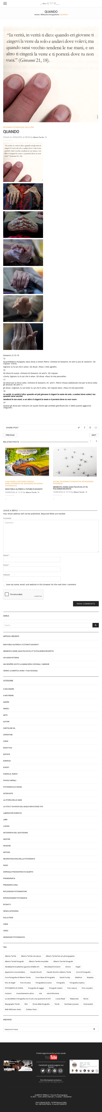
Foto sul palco (87, 988)
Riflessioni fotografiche (50, 14)
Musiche (7, 845)
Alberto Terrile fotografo (14, 961)
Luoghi (6, 826)
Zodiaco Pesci (31, 1009)
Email (6, 565)
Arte (5, 715)
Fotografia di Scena (12, 787)
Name (6, 555)
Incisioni (8, 993)
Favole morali (9, 780)
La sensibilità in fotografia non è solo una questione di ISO (28, 998)
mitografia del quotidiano (22, 483)
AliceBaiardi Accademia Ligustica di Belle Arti (22, 967)
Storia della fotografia (41, 1004)
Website (6, 575)
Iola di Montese (53, 993)
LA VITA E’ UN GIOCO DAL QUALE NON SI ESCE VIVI (23, 806)
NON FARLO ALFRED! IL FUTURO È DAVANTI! (23, 489)
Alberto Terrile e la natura (31, 956)
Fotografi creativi (55, 988)
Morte (85, 998)
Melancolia (74, 998)
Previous (10, 435)
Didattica (7, 747)
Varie (5, 924)
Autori (6, 721)
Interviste (8, 793)
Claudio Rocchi (36, 972)
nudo (5, 865)
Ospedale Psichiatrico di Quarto (18, 872)
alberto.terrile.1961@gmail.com (51, 1082)
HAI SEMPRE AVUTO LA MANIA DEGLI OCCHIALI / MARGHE (26, 664)
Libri (5, 819)
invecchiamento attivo (25, 993)
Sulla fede (29, 127)
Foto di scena (25, 982)
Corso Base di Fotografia (45, 977)
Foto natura (72, 988)
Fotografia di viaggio (36, 988)
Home (36, 14)
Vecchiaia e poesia (71, 1004)
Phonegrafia (9, 878)
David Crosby (65, 977)
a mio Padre (21, 481)
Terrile (56, 1004)
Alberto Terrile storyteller (38, 961)
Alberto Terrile (38, 137)
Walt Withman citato (13, 1009)
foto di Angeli (10, 982)
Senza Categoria (10, 911)
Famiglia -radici (10, 774)
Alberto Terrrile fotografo (63, 961)
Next (94, 435)
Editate (6, 754)
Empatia (90, 977)
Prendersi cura (10, 885)
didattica (78, 977)
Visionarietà (88, 1004)
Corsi (5, 741)
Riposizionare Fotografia (15, 898)
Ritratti (7, 904)
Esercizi (7, 761)
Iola (40, 993)
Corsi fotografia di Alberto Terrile (18, 977)
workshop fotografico (14, 937)
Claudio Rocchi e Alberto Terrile (59, 972)
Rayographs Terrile (12, 1004)
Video (5, 930)
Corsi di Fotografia (83, 972)
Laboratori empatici (12, 813)
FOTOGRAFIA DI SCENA (14, 988)
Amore (6, 702)
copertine (8, 734)
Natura (56, 481)
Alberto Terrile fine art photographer (60, 956)
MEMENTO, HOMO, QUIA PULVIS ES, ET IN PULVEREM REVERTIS (70, 488)
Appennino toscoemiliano (15, 972)
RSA (26, 1004)
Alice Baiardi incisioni (52, 967)
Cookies (59, 1096)
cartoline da (9, 728)
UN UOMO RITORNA (11, 657)
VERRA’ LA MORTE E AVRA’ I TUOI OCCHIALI (20, 670)
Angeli (6, 708)
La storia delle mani (12, 800)
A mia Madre (10, 481)
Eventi (6, 767)
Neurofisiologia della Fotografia (19, 859)
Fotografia (60, 982)
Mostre (6, 839)
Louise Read (60, 998)
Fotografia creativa (77, 982)
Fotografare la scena (44, 982)
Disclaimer (67, 1096)
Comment (7, 518)
